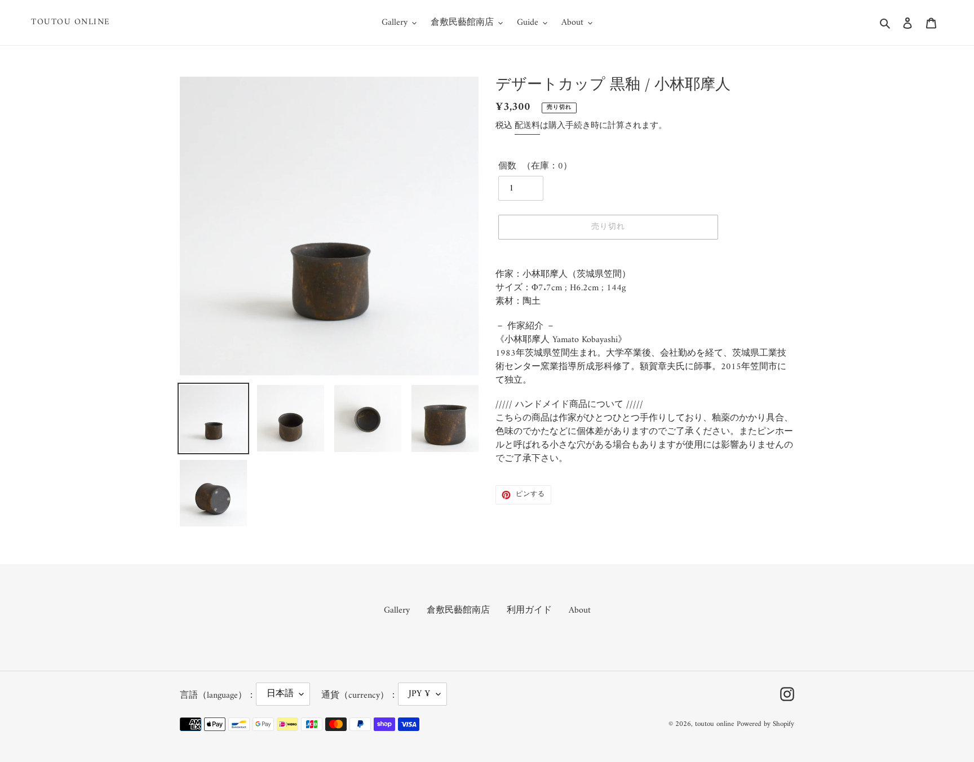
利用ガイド (529, 610)
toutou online (70, 22)
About (580, 610)
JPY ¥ (420, 694)
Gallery (397, 610)
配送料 (527, 126)
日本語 (280, 694)
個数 (507, 166)
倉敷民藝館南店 (458, 610)
